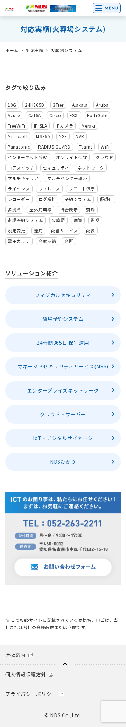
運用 (38, 230)
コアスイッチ (21, 168)
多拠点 (14, 210)
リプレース (49, 189)
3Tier (58, 105)
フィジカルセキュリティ (63, 294)
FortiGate (97, 115)
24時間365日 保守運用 (63, 342)
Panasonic (19, 147)
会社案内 (15, 654)
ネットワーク (90, 168)
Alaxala (80, 105)
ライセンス (19, 189)
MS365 (43, 136)
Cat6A (34, 115)
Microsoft (18, 136)
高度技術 (47, 241)
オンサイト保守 (71, 157)
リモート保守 (82, 189)
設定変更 (17, 230)
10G (12, 105)
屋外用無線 (40, 210)
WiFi (105, 147)
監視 (95, 220)
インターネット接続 (28, 157)
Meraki (88, 126)
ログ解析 (47, 199)
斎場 (90, 210)
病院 (78, 220)
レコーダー (19, 199)
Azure (14, 115)
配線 (90, 230)
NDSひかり (63, 461)
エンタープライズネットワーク (63, 390)
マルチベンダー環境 (67, 178)
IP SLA (40, 126)
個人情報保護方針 (26, 674)
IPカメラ (65, 126)
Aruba (102, 105)
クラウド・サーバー (63, 414)
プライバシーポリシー (31, 693)
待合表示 (69, 210)
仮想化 (106, 199)
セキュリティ (56, 168)
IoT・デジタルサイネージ (63, 437)
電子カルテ (19, 241)
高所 (68, 241)
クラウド (104, 157)
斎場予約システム (25, 220)
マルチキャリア (23, 178)
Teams (86, 147)
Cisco (55, 115)
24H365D (34, 105)
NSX (63, 136)
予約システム (77, 199)
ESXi (74, 115)
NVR (80, 136)
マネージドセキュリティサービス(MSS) (63, 366)
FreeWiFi (17, 126)
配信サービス (64, 230)
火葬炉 (58, 220)
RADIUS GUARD (54, 147)
